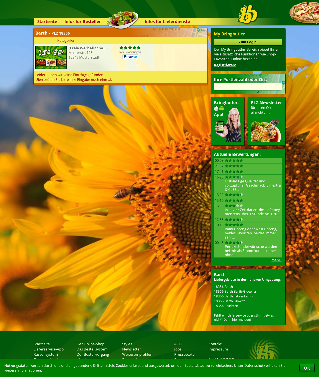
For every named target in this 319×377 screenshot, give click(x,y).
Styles (127, 343)
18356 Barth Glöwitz (229, 301)
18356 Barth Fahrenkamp (233, 296)
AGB (178, 343)
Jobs (177, 349)
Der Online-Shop (90, 343)
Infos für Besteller (82, 21)
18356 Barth (223, 286)
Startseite (47, 21)
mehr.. (276, 260)
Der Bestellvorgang (93, 354)
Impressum (218, 349)
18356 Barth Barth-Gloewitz (235, 291)
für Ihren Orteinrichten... (266, 107)
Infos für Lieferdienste (167, 21)
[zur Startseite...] (247, 14)
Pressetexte (184, 354)
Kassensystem (46, 354)
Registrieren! (225, 65)
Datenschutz (254, 365)
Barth (219, 274)
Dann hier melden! (237, 319)
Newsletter (131, 349)
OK (307, 368)
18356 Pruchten (226, 306)
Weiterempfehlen (137, 354)
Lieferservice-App (49, 349)
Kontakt (215, 343)
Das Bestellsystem (92, 349)
